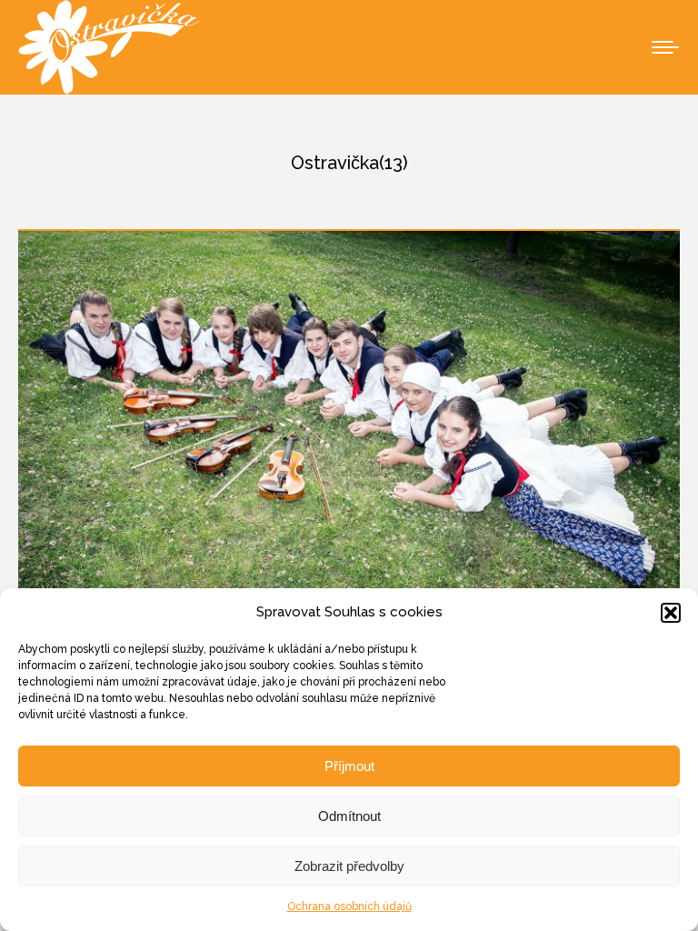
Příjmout (349, 766)
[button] (671, 613)
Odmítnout (349, 816)
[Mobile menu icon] (665, 47)
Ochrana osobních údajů (349, 906)
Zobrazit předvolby (349, 866)
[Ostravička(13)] (349, 451)
